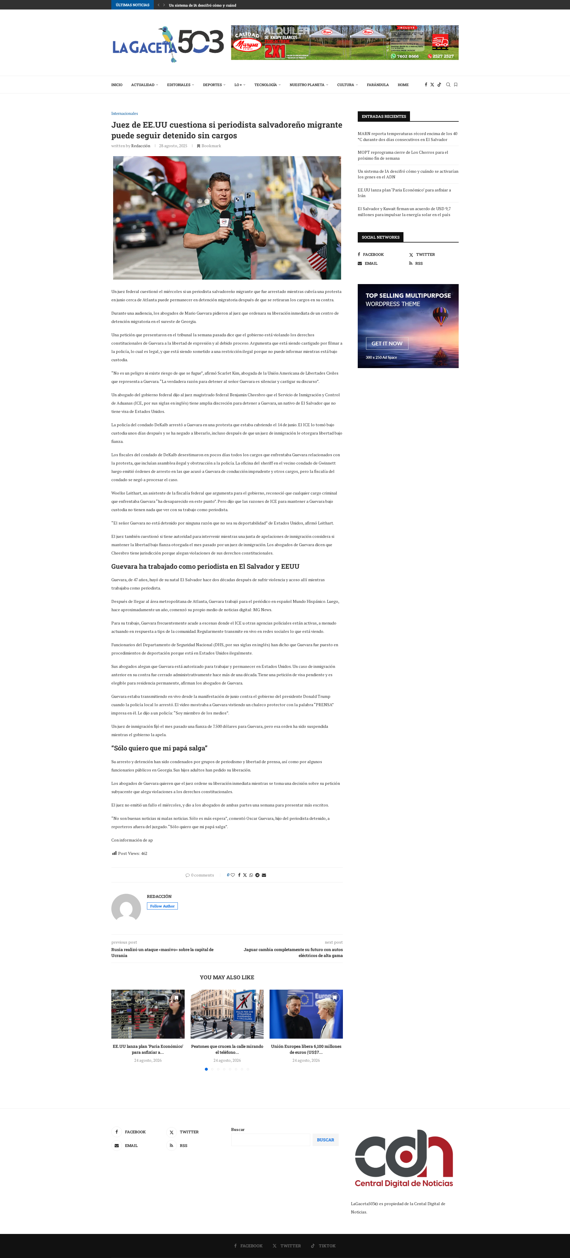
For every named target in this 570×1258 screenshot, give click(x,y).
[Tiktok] (439, 84)
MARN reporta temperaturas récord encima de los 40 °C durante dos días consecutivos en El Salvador (407, 136)
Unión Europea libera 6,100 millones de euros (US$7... (306, 1049)
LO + (238, 84)
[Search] (448, 84)
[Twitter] (432, 84)
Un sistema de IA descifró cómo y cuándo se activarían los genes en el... (229, 4)
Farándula (378, 84)
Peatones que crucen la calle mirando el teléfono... (227, 1049)
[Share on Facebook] (239, 875)
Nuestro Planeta (307, 84)
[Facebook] (426, 84)
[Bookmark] (456, 84)
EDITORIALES (178, 84)
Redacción (140, 145)
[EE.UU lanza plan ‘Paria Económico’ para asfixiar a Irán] (148, 1014)
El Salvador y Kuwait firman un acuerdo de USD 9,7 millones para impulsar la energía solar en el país (404, 211)
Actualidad (142, 84)
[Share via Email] (264, 875)
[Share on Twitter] (245, 875)
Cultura (345, 84)
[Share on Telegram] (257, 875)
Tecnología (265, 84)
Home (403, 84)
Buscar (238, 1129)
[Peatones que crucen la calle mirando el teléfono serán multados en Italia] (227, 1014)
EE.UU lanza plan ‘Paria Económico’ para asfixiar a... (148, 1049)
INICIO (116, 84)
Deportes (212, 84)
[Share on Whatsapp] (251, 875)
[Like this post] (233, 875)
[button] (158, 4)
